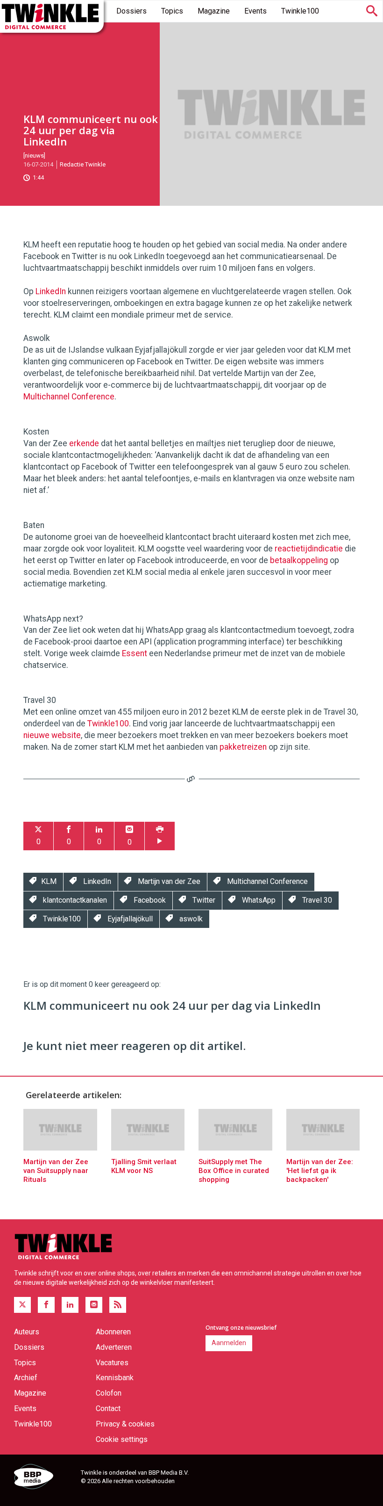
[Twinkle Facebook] (46, 1305)
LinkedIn (50, 291)
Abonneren (113, 1331)
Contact (108, 1408)
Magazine (214, 11)
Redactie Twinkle (83, 164)
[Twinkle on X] (22, 1305)
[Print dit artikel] (160, 836)
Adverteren (114, 1347)
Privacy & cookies (125, 1423)
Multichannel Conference (68, 396)
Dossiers (131, 11)
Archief (25, 1377)
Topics (172, 11)
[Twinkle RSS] (117, 1305)
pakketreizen (243, 747)
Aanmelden (229, 1343)
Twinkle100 (300, 11)
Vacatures (112, 1362)
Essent (134, 653)
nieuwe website (52, 735)
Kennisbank (115, 1377)
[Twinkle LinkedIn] (70, 1305)
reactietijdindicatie (309, 548)
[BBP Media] (44, 1478)
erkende (84, 443)
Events (255, 11)
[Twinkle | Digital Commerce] (52, 16)
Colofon (108, 1393)
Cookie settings (122, 1439)
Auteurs (26, 1331)
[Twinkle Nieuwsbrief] (93, 1305)
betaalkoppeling (299, 560)
